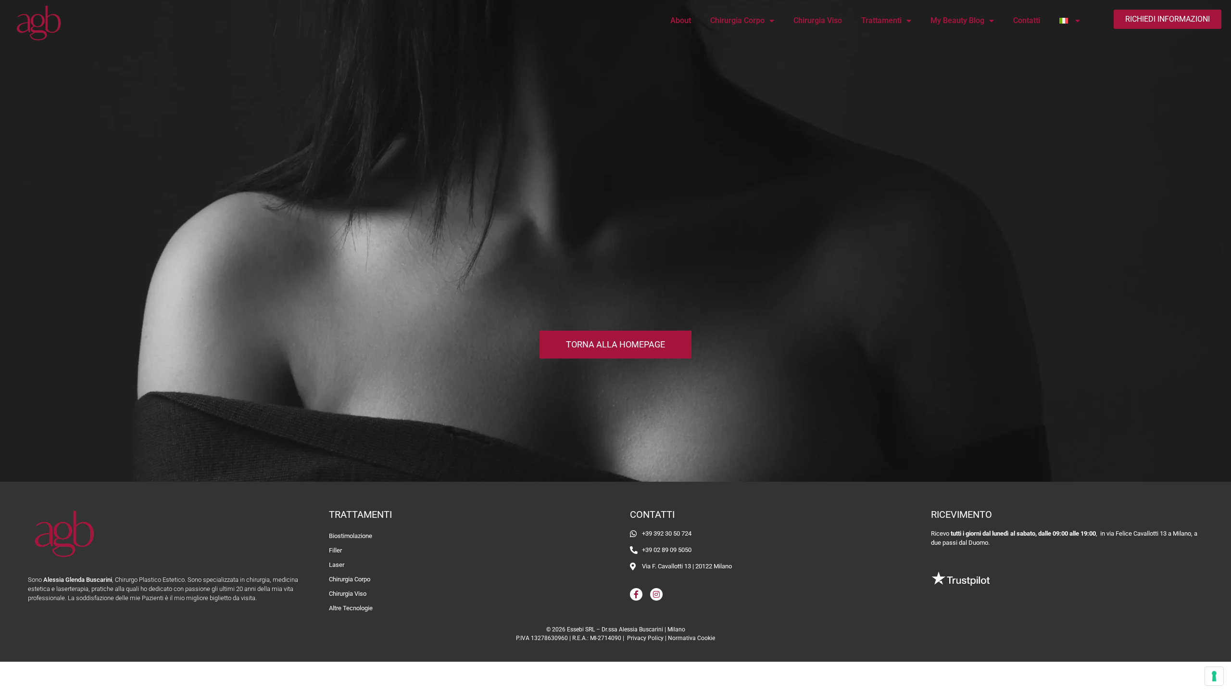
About (680, 20)
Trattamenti (881, 20)
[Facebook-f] (636, 594)
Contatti (1026, 20)
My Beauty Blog (957, 20)
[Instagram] (656, 594)
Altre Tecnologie (351, 608)
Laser (336, 564)
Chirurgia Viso (817, 20)
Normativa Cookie (691, 638)
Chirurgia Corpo (737, 20)
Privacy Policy (645, 638)
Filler (335, 550)
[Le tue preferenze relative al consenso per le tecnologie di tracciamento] (1214, 676)
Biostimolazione (350, 535)
